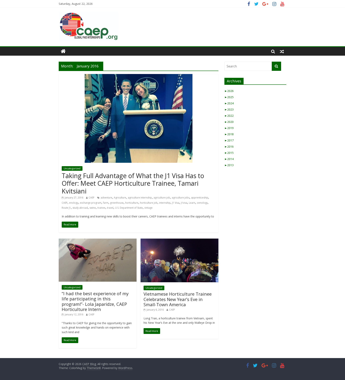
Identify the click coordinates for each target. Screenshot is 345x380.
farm (105, 202)
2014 (229, 159)
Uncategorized (72, 168)
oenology (202, 202)
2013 (229, 165)
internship (165, 202)
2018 (229, 134)
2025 (229, 97)
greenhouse (117, 202)
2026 (229, 91)
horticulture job (149, 202)
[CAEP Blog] (63, 51)
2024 (229, 103)
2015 (229, 153)
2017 (229, 140)
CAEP (91, 197)
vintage (148, 207)
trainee (101, 207)
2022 (229, 115)
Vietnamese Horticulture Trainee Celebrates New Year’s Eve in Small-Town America (178, 299)
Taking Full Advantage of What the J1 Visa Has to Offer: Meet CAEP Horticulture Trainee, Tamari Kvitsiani (133, 183)
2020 (229, 122)
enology (73, 202)
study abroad (80, 207)
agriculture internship (140, 197)
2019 (229, 128)
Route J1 (66, 207)
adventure (106, 197)
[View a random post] (282, 51)
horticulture (131, 202)
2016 (229, 146)
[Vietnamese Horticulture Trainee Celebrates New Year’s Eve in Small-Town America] (179, 241)
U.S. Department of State (129, 207)
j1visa (184, 202)
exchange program (90, 202)
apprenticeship (199, 197)
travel (110, 207)
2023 (229, 109)
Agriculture (120, 197)
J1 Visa (175, 202)
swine (92, 207)
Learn (192, 202)
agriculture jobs (180, 197)
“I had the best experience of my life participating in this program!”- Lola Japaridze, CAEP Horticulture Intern (95, 301)
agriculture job (162, 197)
